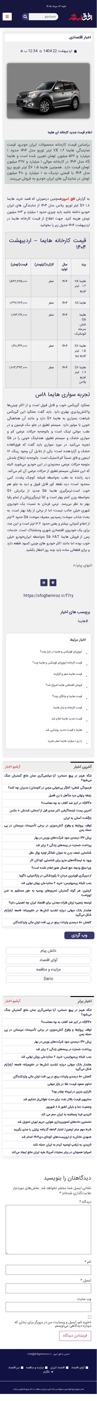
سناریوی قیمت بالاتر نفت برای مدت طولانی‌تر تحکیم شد (57, 1099)
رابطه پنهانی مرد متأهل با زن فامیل (70, 795)
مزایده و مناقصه (48, 969)
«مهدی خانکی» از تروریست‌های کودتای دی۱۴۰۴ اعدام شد (56, 1137)
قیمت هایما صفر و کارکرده (71, 674)
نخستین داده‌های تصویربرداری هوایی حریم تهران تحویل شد (54, 1122)
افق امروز (68, 199)
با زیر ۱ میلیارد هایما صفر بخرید (68, 741)
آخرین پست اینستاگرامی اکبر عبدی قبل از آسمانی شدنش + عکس (50, 810)
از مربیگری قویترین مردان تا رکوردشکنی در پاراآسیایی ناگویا (55, 875)
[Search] (25, 16)
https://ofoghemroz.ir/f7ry (48, 596)
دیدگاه (85, 1202)
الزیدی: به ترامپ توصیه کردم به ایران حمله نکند (62, 1144)
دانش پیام (48, 951)
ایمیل (86, 1280)
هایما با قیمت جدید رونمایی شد (67, 730)
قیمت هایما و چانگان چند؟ (70, 696)
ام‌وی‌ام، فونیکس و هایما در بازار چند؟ (64, 652)
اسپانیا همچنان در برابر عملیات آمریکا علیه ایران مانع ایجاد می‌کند (51, 1152)
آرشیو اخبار (12, 767)
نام (88, 1262)
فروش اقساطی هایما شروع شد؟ (67, 685)
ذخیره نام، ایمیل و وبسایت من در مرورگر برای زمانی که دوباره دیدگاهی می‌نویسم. (53, 1324)
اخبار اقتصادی (80, 37)
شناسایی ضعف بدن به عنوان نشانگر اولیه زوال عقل (60, 853)
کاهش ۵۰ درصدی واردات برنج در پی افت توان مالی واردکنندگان (52, 922)
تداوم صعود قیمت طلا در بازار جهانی (69, 1084)
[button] (53, 582)
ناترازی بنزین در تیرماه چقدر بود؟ (71, 1091)
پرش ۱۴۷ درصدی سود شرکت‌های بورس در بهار (63, 838)
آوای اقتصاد (48, 960)
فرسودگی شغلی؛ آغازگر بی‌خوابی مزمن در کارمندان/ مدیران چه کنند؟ (49, 787)
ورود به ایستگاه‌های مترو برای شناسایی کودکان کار (60, 860)
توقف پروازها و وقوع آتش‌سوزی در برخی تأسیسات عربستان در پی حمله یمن (47, 828)
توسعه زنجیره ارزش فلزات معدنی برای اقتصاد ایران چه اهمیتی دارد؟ (50, 902)
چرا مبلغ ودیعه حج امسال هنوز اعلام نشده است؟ (61, 868)
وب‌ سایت (84, 1299)
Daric (48, 979)
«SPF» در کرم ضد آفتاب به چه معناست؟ (66, 803)
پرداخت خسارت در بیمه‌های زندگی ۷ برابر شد (63, 845)
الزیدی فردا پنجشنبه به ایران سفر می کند (66, 1114)
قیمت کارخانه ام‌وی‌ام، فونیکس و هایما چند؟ (60, 663)
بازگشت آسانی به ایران (77, 818)
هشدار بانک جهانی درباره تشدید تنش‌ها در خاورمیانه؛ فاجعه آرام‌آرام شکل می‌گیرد (47, 913)
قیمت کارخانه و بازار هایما (71, 707)
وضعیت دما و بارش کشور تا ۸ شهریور (68, 1107)
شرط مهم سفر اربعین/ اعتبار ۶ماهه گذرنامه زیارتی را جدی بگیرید (52, 1129)
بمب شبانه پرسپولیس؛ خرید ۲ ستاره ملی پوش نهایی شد (56, 883)
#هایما (83, 621)
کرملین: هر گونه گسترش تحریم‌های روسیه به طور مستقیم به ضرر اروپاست (47, 893)
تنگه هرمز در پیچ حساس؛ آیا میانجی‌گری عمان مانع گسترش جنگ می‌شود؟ (47, 778)
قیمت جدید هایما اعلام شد (69, 719)
